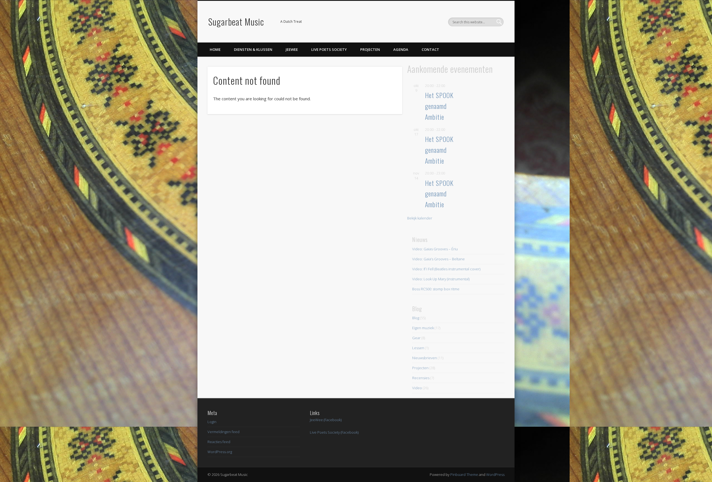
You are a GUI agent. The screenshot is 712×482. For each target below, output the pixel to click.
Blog (415, 317)
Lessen (418, 347)
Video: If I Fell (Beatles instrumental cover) (446, 268)
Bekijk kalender (419, 218)
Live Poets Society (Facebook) (334, 432)
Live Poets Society (329, 49)
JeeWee (292, 49)
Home (215, 49)
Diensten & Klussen (253, 49)
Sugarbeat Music (236, 21)
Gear (416, 337)
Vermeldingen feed (223, 431)
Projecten (370, 49)
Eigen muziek (423, 327)
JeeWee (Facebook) (326, 419)
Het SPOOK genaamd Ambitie (439, 106)
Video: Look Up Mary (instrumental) (440, 278)
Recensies (420, 377)
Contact (430, 49)
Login (211, 421)
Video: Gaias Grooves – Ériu (435, 248)
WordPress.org (219, 451)
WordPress (495, 474)
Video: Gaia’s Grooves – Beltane (438, 258)
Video (417, 387)
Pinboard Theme (464, 474)
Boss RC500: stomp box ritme (435, 288)
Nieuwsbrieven (424, 357)
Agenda (400, 49)
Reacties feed (218, 441)
